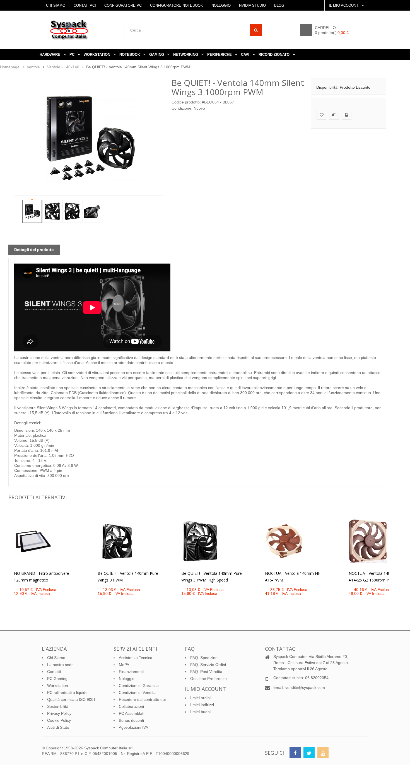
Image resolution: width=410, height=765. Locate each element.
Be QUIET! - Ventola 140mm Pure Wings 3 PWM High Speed (211, 577)
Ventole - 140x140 (63, 67)
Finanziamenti (131, 671)
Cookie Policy (59, 720)
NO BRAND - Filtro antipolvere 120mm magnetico (41, 577)
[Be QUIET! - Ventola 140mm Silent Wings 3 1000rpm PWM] (32, 211)
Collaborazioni (131, 706)
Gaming (157, 54)
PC (72, 54)
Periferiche (220, 54)
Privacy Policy (59, 713)
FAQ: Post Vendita (206, 671)
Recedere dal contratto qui (142, 699)
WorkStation (97, 54)
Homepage (10, 67)
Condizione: (182, 108)
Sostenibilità (57, 706)
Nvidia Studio (252, 5)
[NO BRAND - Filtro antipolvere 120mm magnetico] (33, 541)
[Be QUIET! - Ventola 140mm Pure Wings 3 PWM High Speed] (200, 541)
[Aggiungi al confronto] (334, 115)
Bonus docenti (131, 720)
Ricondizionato (275, 54)
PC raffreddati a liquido (67, 692)
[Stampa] (346, 115)
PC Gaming (57, 678)
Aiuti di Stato (58, 727)
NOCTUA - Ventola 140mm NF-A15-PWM (293, 577)
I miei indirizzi (202, 705)
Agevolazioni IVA (133, 727)
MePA (124, 664)
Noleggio (221, 5)
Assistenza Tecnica (135, 657)
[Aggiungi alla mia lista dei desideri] (321, 115)
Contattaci (85, 5)
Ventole (33, 67)
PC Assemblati (131, 713)
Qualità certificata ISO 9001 (71, 699)
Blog (279, 5)
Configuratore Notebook (176, 5)
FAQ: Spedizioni (204, 657)
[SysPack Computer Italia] (86, 30)
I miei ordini (200, 698)
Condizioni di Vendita (137, 692)
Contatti (54, 671)
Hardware (50, 54)
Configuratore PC (123, 5)
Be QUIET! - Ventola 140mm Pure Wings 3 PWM (128, 577)
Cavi (245, 54)
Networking (186, 54)
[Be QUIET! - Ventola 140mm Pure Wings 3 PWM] (117, 541)
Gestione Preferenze (208, 678)
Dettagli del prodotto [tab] (34, 249)
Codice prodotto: (186, 102)
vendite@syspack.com (305, 687)
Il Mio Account (344, 5)
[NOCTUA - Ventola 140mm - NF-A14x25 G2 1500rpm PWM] (368, 541)
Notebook (130, 54)
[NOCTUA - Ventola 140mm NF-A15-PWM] (284, 541)
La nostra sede (60, 664)
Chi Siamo (55, 5)
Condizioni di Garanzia (139, 685)
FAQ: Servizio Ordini (208, 664)
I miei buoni (200, 712)
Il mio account (205, 689)
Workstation (57, 685)
